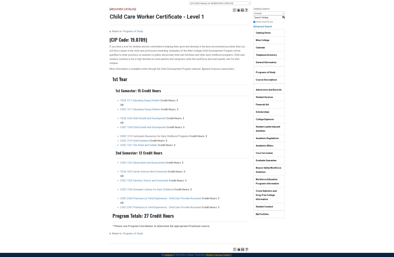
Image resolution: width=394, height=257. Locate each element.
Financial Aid (262, 104)
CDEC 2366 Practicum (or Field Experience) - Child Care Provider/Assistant (160, 198)
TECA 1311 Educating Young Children (140, 100)
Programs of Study (133, 31)
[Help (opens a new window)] (246, 10)
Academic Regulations (267, 138)
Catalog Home (263, 33)
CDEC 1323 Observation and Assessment (142, 162)
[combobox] (220, 3)
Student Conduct (264, 206)
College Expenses (265, 119)
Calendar (260, 47)
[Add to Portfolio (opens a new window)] (238, 10)
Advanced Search (262, 26)
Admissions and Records (269, 90)
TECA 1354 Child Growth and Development (143, 118)
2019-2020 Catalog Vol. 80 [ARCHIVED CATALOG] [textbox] (211, 3)
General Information (266, 62)
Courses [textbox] (258, 13)
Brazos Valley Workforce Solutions (268, 170)
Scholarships (262, 112)
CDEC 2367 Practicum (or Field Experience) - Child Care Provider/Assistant (160, 207)
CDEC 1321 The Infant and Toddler (138, 145)
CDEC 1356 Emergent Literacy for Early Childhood (147, 189)
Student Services (264, 97)
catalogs (169, 255)
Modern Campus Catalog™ (219, 255)
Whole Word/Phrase (264, 22)
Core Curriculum (264, 153)
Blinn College (262, 40)
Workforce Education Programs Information (267, 181)
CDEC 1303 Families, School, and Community (144, 180)
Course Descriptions (266, 80)
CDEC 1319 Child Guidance (134, 140)
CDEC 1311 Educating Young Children (140, 109)
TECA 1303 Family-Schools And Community (143, 171)
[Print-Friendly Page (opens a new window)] (242, 10)
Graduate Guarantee (266, 160)
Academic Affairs (264, 145)
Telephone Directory (266, 55)
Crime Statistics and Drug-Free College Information (266, 195)
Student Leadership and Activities (268, 128)
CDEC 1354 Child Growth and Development (143, 127)
